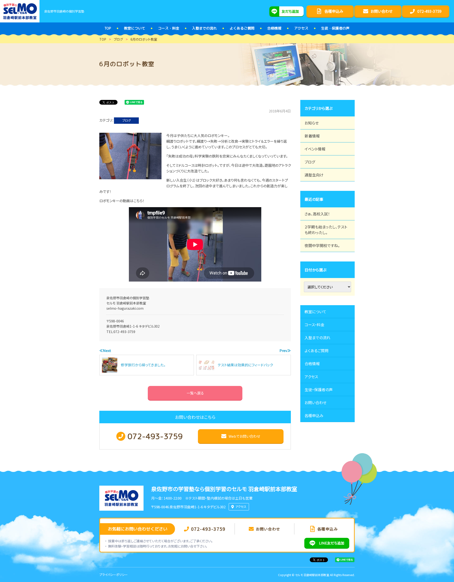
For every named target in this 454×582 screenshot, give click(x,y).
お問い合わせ (316, 402)
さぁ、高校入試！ (317, 214)
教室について (315, 311)
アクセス (311, 376)
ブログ (126, 120)
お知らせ (312, 123)
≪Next (105, 350)
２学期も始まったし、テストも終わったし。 (326, 229)
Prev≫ (285, 350)
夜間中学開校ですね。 (322, 245)
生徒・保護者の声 (319, 389)
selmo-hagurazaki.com (125, 308)
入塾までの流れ (317, 337)
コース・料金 (314, 324)
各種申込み (314, 415)
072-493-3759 (124, 331)
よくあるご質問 (316, 350)
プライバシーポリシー (113, 574)
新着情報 (312, 136)
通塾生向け (314, 175)
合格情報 (312, 363)
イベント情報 (315, 149)
